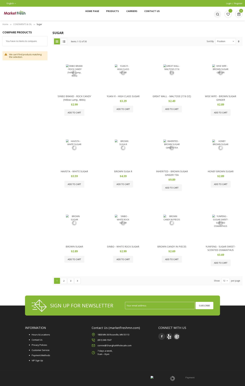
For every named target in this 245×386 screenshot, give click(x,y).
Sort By (210, 41)
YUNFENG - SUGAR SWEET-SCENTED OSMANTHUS (221, 248)
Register (238, 3)
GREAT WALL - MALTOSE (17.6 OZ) (172, 96)
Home (5, 24)
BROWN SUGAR (74, 246)
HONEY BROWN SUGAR (221, 171)
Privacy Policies (39, 344)
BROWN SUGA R (123, 171)
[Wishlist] (228, 14)
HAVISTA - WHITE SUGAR (74, 171)
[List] (64, 41)
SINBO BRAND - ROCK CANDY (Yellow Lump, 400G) (74, 98)
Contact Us (37, 339)
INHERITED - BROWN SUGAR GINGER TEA (172, 173)
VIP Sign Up (37, 360)
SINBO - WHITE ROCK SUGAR (123, 246)
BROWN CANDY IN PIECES (171, 246)
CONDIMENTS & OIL (22, 24)
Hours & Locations (41, 334)
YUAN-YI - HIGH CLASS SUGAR (123, 96)
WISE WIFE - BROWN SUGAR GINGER (220, 98)
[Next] (77, 281)
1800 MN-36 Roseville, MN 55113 (113, 334)
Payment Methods (41, 355)
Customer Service (41, 350)
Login (229, 3)
